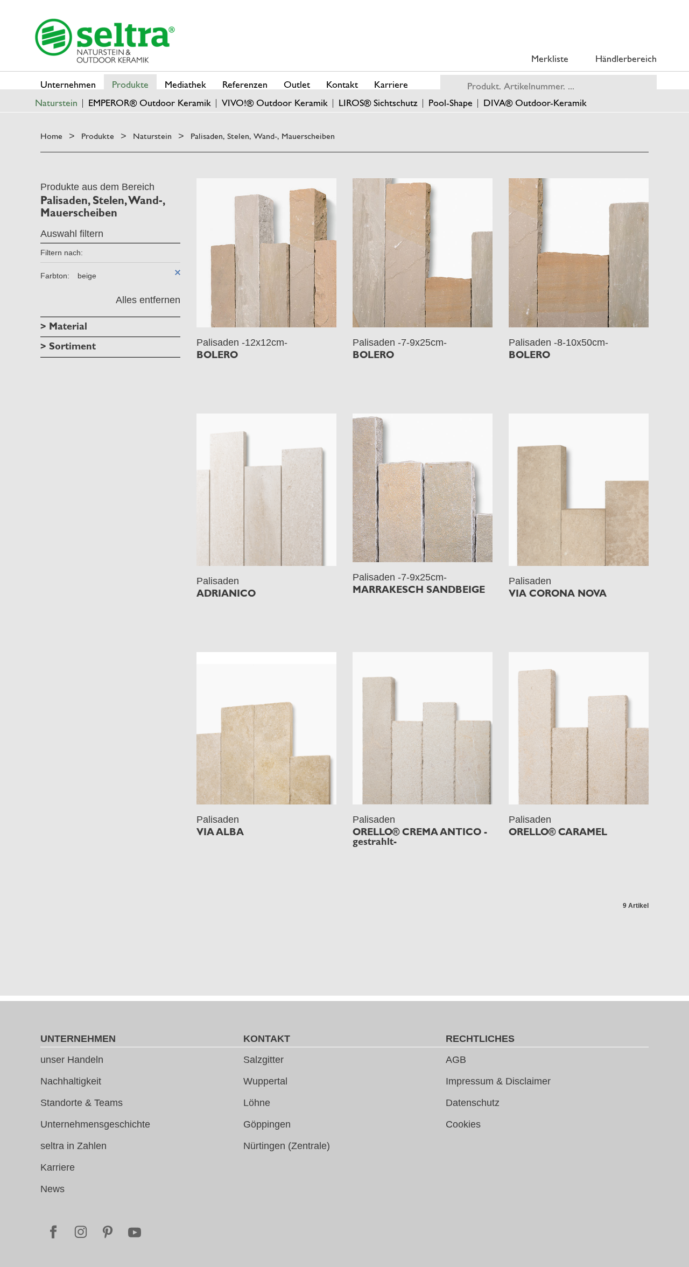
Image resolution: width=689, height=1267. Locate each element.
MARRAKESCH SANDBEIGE (419, 589)
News (52, 1189)
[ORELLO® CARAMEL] (579, 728)
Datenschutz (473, 1102)
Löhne (256, 1102)
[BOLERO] (266, 252)
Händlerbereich (626, 58)
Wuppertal (265, 1081)
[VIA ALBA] (266, 728)
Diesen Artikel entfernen (177, 272)
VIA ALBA (220, 832)
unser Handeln (71, 1059)
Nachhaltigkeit (70, 1081)
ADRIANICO (226, 593)
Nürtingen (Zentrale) (286, 1145)
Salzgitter (263, 1059)
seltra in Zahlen (73, 1145)
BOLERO (217, 355)
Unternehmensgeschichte (95, 1124)
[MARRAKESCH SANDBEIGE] (423, 488)
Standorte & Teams (81, 1102)
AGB (456, 1059)
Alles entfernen (148, 300)
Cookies (463, 1124)
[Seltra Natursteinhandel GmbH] (105, 41)
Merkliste (549, 58)
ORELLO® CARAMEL (558, 832)
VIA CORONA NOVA (558, 593)
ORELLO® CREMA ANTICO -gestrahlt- (420, 836)
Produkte (97, 136)
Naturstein (152, 136)
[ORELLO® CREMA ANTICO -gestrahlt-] (423, 728)
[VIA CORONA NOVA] (579, 490)
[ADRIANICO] (266, 490)
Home (51, 136)
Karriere (57, 1167)
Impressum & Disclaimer (498, 1081)
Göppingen (267, 1124)
